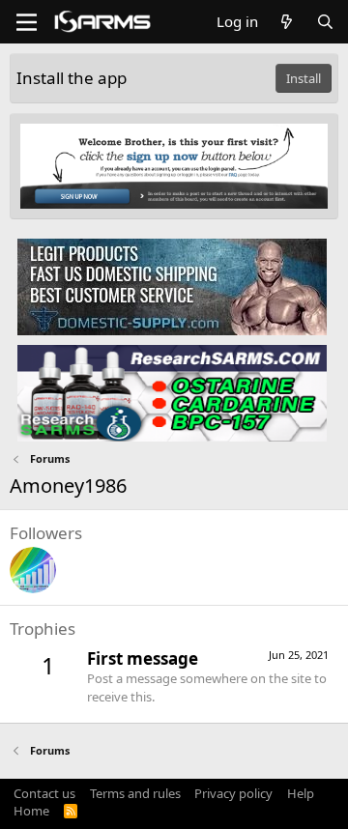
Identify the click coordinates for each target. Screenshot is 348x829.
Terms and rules (135, 793)
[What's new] (286, 22)
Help (300, 793)
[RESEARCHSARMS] (172, 392)
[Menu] (26, 22)
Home (31, 810)
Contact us (44, 793)
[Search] (325, 22)
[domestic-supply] (172, 286)
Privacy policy (233, 793)
